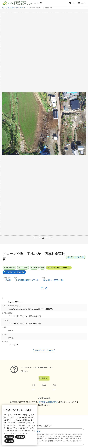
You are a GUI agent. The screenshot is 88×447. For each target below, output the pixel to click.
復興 (42, 267)
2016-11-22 (47, 280)
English (83, 3)
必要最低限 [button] (9, 437)
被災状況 (34, 267)
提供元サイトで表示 (74, 257)
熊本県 (8, 280)
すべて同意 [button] (9, 441)
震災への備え (22, 267)
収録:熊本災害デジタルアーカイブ (58, 267)
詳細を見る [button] (20, 437)
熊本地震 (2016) (9, 267)
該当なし (45, 378)
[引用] (42, 288)
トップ (4, 7)
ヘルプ (73, 3)
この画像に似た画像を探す (15, 272)
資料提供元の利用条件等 (48, 402)
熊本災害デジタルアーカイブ (16, 7)
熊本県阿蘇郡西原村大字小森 (27, 280)
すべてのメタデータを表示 (44, 350)
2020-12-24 (58, 280)
